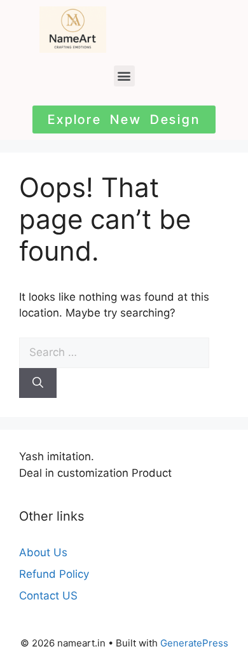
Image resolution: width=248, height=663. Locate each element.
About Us (43, 552)
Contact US (48, 595)
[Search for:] (114, 352)
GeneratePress (194, 643)
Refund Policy (54, 574)
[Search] (38, 383)
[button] (124, 75)
